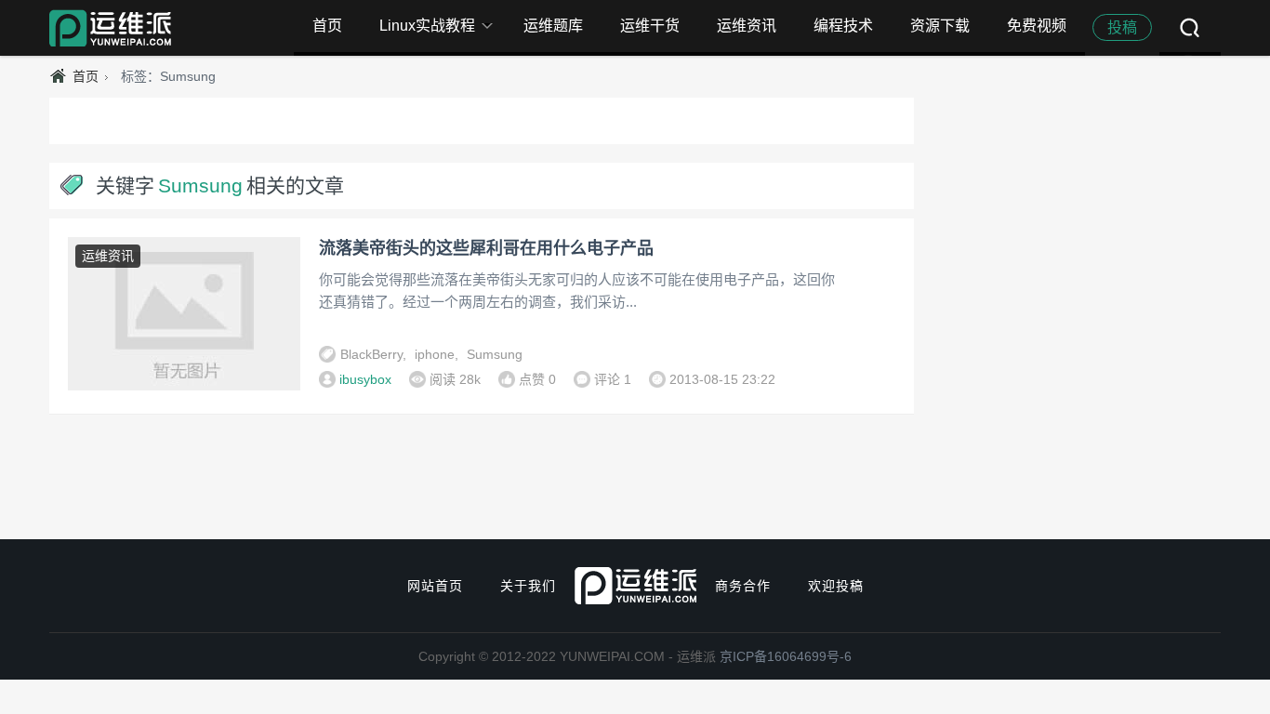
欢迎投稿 (836, 585)
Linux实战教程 (427, 25)
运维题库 (553, 25)
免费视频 (1036, 25)
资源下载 (940, 25)
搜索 (1190, 28)
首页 (327, 25)
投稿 (1122, 27)
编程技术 (843, 25)
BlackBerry (371, 354)
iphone (435, 354)
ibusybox (365, 379)
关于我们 (528, 585)
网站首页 (435, 585)
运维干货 (650, 25)
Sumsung (495, 354)
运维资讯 (746, 25)
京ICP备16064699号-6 (786, 656)
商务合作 (743, 585)
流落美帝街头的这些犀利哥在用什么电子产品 (486, 248)
